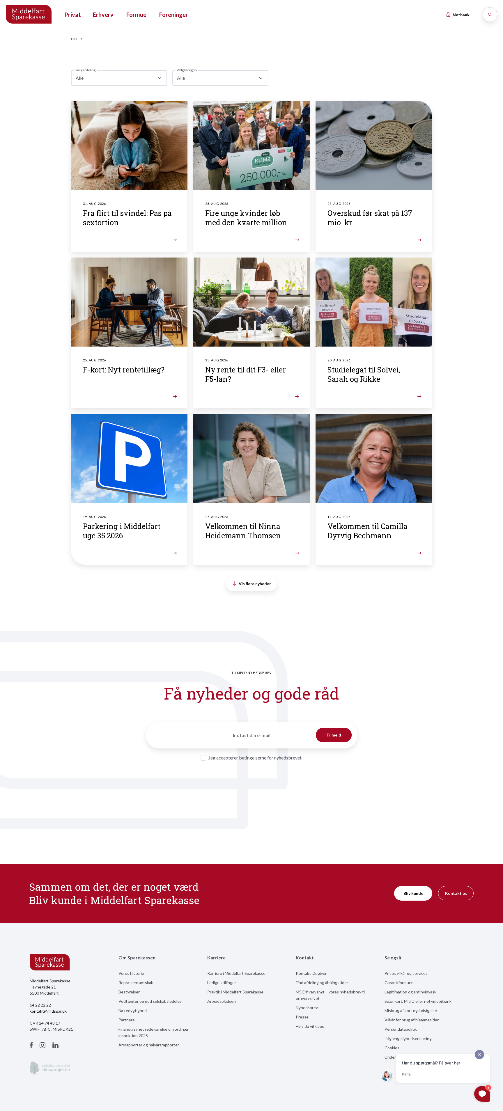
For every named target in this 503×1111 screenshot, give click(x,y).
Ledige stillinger (221, 982)
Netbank (461, 14)
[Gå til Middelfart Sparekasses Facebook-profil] (31, 1046)
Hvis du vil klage (310, 1026)
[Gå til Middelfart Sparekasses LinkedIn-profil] (55, 1046)
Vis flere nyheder (255, 583)
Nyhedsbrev (307, 1007)
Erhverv (103, 14)
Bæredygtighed (132, 1010)
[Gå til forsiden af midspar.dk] (29, 14)
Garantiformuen (399, 982)
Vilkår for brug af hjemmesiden (412, 1019)
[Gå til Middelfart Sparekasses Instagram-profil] (42, 1046)
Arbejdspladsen (221, 1001)
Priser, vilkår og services (406, 973)
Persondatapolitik (401, 1029)
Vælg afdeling (85, 70)
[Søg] (490, 14)
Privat (72, 14)
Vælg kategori (187, 70)
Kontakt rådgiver (311, 973)
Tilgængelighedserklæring (408, 1038)
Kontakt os (456, 893)
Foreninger (173, 14)
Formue (136, 14)
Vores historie (131, 973)
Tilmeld (333, 734)
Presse (302, 1016)
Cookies (392, 1047)
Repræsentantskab (135, 982)
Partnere (126, 1019)
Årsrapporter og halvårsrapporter (148, 1044)
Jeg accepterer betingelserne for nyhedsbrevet (255, 757)
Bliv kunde (413, 893)
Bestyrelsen (129, 991)
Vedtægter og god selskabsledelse (150, 1001)
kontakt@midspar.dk (48, 1011)
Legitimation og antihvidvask (410, 991)
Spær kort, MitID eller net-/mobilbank (418, 1001)
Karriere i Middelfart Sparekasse (236, 973)
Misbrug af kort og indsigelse (411, 1010)
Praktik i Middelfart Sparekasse (235, 991)
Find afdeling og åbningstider (322, 982)
